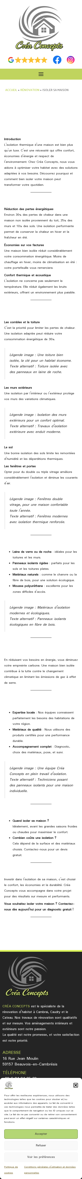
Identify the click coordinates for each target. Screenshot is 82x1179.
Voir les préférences (41, 1157)
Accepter (41, 1134)
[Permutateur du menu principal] (41, 74)
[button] (76, 1085)
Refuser (41, 1145)
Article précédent (41, 936)
